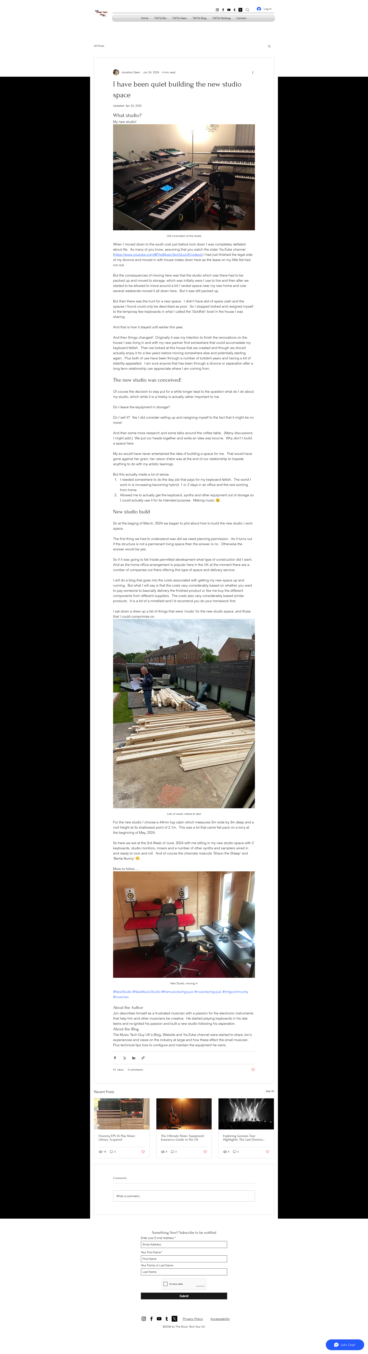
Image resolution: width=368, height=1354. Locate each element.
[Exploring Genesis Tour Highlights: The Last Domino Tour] (246, 1113)
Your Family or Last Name (157, 1265)
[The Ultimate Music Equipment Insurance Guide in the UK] (184, 1113)
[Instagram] (217, 10)
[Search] (247, 10)
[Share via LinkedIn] (134, 1058)
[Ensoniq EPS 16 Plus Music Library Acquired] (122, 1113)
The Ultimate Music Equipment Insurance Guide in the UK (182, 1137)
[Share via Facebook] (115, 1058)
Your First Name (151, 1252)
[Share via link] (143, 1058)
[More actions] (252, 72)
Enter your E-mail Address (157, 1237)
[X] (240, 10)
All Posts (99, 46)
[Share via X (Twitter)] (124, 1058)
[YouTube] (229, 10)
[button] (269, 46)
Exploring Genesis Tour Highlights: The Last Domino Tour (243, 1137)
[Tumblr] (235, 10)
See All (270, 1091)
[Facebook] (223, 10)
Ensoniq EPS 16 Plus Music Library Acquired (117, 1137)
